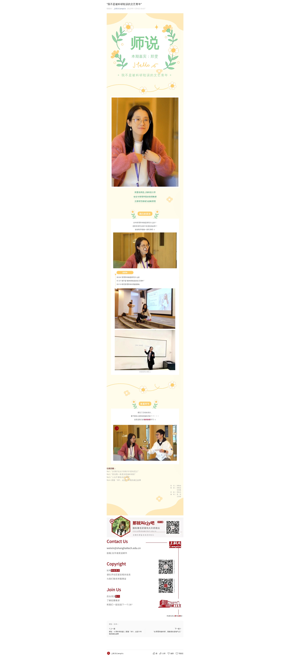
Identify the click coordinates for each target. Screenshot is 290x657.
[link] (117, 653)
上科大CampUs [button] (120, 8)
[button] (145, 624)
